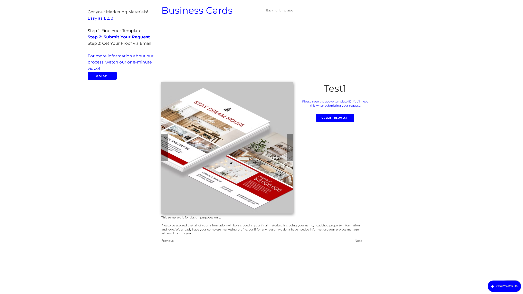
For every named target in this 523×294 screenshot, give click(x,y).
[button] (227, 148)
